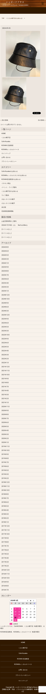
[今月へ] (31, 600)
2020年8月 (5, 414)
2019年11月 (5, 446)
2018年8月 (5, 494)
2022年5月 (5, 347)
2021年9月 (5, 378)
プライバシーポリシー (8, 161)
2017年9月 (5, 538)
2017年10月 (5, 534)
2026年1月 (5, 263)
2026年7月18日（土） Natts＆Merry (14, 225)
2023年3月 (5, 331)
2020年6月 (5, 422)
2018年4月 (5, 510)
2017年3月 (5, 562)
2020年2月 (5, 438)
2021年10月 (5, 375)
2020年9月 (5, 410)
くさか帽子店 (5, 137)
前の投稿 (5, 120)
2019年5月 (5, 470)
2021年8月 (5, 382)
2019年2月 (5, 478)
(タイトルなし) (6, 229)
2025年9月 (5, 267)
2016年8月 (5, 586)
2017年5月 (5, 554)
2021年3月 (5, 394)
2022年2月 (5, 359)
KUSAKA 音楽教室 (7, 145)
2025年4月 (5, 283)
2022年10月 (5, 335)
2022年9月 (5, 339)
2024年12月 (5, 295)
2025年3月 (5, 287)
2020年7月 (5, 418)
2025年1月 (5, 291)
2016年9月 (5, 582)
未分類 (3, 207)
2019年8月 (5, 458)
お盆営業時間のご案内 (8, 221)
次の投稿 (41, 120)
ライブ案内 (5, 195)
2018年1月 (5, 522)
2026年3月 (5, 259)
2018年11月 (5, 486)
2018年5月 (5, 506)
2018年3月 (5, 514)
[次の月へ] (34, 600)
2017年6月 (5, 550)
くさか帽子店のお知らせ (15, 18)
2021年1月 (5, 402)
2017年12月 (5, 526)
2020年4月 (5, 430)
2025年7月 (5, 275)
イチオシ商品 (5, 183)
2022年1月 (5, 362)
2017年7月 (5, 546)
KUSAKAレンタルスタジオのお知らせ (14, 175)
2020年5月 (5, 426)
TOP (3, 18)
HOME (3, 133)
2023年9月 (5, 319)
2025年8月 (5, 271)
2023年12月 (5, 315)
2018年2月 (5, 518)
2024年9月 (5, 303)
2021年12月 (5, 367)
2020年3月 (5, 434)
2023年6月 (5, 323)
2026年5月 (5, 255)
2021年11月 (5, 370)
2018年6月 (5, 502)
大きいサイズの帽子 (8, 199)
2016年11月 (5, 574)
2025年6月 (5, 279)
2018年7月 (5, 498)
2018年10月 (5, 490)
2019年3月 (5, 474)
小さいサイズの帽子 (8, 203)
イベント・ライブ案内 (8, 187)
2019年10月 (5, 450)
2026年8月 (5, 247)
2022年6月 (5, 343)
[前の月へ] (27, 600)
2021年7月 (5, 386)
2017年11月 (5, 530)
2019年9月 (5, 454)
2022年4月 (5, 351)
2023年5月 (5, 327)
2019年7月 (5, 462)
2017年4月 (5, 558)
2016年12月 (5, 570)
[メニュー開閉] (43, 4)
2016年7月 (5, 590)
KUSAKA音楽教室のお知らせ (11, 179)
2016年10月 (5, 578)
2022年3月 (5, 355)
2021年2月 (5, 398)
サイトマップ (5, 153)
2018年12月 (5, 482)
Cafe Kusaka (5, 141)
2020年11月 (5, 406)
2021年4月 (5, 390)
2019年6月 (5, 466)
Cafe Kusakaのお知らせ (9, 171)
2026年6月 (5, 251)
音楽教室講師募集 (7, 211)
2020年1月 (5, 442)
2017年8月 (5, 542)
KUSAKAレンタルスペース (10, 149)
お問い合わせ (5, 157)
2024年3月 (5, 311)
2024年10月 (5, 299)
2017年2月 (5, 566)
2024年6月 (5, 307)
